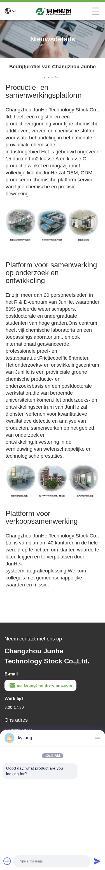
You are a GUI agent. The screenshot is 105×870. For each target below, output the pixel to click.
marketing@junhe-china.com (44, 685)
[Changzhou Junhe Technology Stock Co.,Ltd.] (54, 11)
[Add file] (7, 861)
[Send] (97, 861)
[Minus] (97, 738)
